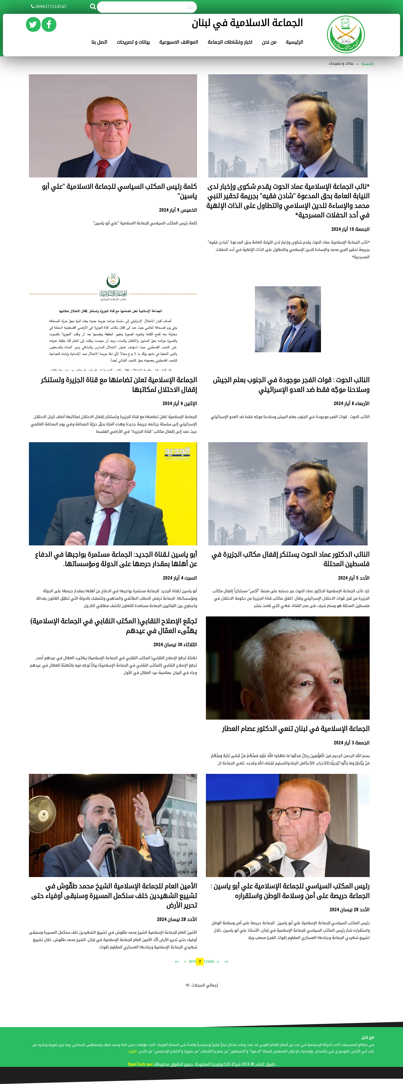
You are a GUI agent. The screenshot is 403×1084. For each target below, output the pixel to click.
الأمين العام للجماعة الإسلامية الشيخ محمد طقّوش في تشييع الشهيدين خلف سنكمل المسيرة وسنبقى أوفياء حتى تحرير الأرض (114, 895)
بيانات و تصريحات (133, 42)
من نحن (269, 42)
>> (176, 962)
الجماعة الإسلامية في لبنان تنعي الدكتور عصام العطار (296, 728)
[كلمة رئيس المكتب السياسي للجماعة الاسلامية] (113, 153)
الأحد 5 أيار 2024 (354, 578)
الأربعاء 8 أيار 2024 (352, 403)
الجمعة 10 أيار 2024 (350, 229)
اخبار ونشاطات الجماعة (230, 42)
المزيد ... (130, 1051)
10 (194, 961)
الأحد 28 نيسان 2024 (350, 909)
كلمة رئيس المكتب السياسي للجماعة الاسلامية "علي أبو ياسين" (145, 223)
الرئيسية (294, 42)
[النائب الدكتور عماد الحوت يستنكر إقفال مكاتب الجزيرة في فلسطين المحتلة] (288, 520)
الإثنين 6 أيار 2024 (180, 403)
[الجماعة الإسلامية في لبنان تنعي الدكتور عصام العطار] (288, 695)
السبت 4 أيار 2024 (180, 578)
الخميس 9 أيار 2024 (178, 210)
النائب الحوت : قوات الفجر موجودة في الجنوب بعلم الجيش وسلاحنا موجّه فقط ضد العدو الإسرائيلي (290, 416)
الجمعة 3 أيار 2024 (352, 743)
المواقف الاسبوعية (178, 42)
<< (226, 962)
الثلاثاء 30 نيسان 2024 (175, 644)
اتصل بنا (99, 42)
